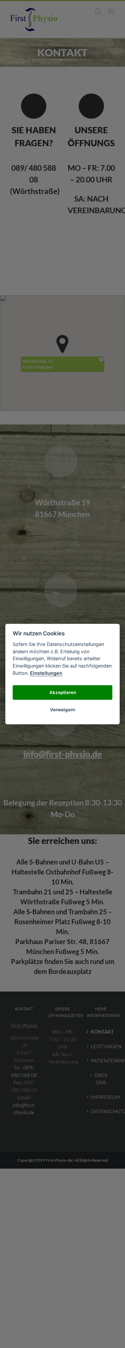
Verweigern (62, 709)
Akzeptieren (62, 692)
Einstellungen (46, 673)
